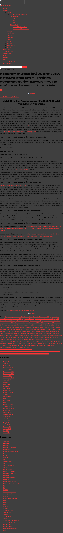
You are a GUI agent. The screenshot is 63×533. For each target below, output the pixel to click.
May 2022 (6, 431)
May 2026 (6, 362)
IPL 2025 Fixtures (54, 323)
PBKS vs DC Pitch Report (15, 343)
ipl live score (52, 333)
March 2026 (7, 366)
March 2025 (7, 390)
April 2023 (6, 425)
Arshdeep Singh (47, 229)
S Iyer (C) (39, 227)
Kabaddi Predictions (9, 492)
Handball (6, 480)
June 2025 (6, 384)
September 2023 (8, 415)
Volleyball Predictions (10, 529)
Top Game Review (9, 61)
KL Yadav (6, 236)
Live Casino (6, 49)
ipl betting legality (38, 329)
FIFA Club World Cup (9, 474)
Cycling (9, 39)
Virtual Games (7, 527)
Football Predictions (9, 478)
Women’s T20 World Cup (21, 29)
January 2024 (7, 406)
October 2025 (7, 376)
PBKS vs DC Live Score (36, 341)
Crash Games (7, 53)
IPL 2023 (5, 490)
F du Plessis (40, 234)
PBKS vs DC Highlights (12, 341)
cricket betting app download (35, 319)
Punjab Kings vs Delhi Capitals (16, 345)
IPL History (36, 333)
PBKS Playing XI (25, 339)
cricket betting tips (51, 319)
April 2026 (6, 364)
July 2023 (6, 419)
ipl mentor (20, 335)
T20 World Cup (14, 25)
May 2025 (6, 386)
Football (9, 43)
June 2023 (6, 421)
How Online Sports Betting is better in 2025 (20, 310)
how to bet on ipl (50, 321)
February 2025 (8, 392)
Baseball (9, 35)
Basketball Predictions (10, 451)
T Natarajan (49, 236)
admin (17, 97)
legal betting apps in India (38, 337)
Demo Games (7, 470)
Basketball (10, 37)
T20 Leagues (14, 17)
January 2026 (7, 370)
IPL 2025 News (34, 325)
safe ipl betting (12, 347)
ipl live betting (43, 333)
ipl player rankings (29, 335)
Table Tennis (11, 45)
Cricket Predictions (9, 465)
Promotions (7, 64)
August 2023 (7, 417)
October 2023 (7, 413)
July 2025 (6, 382)
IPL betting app (27, 329)
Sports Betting (8, 51)
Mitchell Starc (31, 236)
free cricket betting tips (25, 321)
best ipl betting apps (47, 317)
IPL (14, 19)
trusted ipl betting (23, 347)
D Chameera (40, 236)
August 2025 (7, 380)
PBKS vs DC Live (24, 341)
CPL (14, 21)
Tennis (9, 47)
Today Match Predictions (11, 520)
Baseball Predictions (9, 447)
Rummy (5, 55)
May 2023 (6, 423)
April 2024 (6, 400)
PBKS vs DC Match (49, 341)
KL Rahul (27, 234)
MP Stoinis (31, 229)
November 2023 (8, 411)
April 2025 (6, 388)
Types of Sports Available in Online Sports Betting (16, 349)
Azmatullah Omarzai (10, 229)
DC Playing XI (13, 321)
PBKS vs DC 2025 (43, 339)
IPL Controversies (8, 333)
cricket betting (8, 319)
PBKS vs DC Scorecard (30, 343)
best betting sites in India (32, 317)
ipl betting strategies (45, 331)
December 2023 (8, 408)
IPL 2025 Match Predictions (21, 325)
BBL (14, 23)
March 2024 (7, 402)
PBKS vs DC (34, 339)
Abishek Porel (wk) (51, 234)
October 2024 (7, 396)
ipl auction (8, 329)
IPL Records (48, 335)
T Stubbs (34, 234)
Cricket (9, 13)
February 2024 (8, 404)
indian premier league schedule (24, 323)
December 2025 (8, 372)
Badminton (10, 33)
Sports (5, 11)
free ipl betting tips (39, 321)
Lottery (5, 57)
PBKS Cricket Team (14, 339)
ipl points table (40, 335)
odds (48, 337)
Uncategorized (8, 525)
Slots (4, 59)
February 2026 (8, 368)
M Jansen (38, 229)
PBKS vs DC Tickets (43, 343)
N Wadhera (55, 227)
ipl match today (12, 335)
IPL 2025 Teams (19, 327)
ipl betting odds (49, 329)
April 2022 (6, 433)
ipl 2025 (36, 323)
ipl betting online (9, 331)
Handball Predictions (10, 482)
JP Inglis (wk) (47, 227)
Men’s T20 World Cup (20, 27)
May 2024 (6, 398)
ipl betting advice (17, 329)
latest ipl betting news (23, 337)
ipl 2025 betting (44, 323)
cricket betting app (19, 319)
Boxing (9, 41)
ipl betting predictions (22, 331)
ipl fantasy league (19, 333)
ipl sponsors (56, 335)
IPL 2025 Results (9, 327)
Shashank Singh (22, 229)
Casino (5, 457)
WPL (4, 531)
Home (5, 9)
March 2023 (7, 427)
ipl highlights (29, 333)
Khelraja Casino (8, 494)
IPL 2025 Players (44, 325)
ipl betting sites (34, 331)
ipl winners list (11, 337)
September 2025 (8, 378)
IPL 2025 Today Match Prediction (44, 327)
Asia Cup (9, 31)
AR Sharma (12, 236)
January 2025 (7, 394)
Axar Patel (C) (21, 236)
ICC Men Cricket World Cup (18, 15)
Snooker (6, 506)
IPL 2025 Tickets (29, 327)
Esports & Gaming (9, 472)
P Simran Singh (31, 227)
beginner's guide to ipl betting (14, 317)
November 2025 (8, 374)
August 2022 (7, 429)
